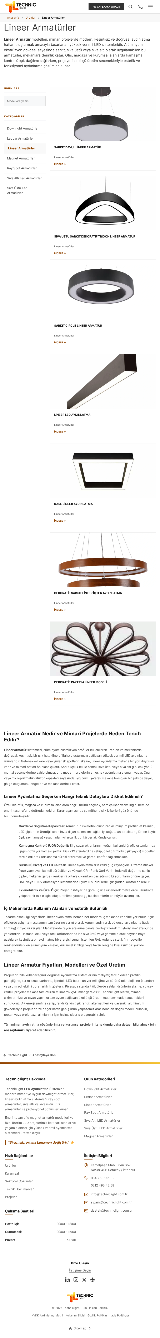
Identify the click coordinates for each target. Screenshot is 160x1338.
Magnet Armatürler (21, 158)
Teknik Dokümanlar (19, 1189)
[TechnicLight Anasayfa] (20, 6)
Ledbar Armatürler (20, 138)
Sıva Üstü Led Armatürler (17, 190)
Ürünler (10, 1165)
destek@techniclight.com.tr (111, 1210)
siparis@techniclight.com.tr (111, 1202)
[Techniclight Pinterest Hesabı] (92, 1280)
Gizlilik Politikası (98, 1315)
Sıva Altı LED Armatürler (102, 1120)
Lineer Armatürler (21, 148)
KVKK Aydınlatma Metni (47, 1315)
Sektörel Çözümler (19, 1181)
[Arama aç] (130, 6)
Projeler (11, 1197)
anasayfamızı (14, 1030)
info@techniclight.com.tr (109, 1194)
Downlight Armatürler (23, 128)
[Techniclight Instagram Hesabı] (75, 1280)
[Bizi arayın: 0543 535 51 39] (140, 6)
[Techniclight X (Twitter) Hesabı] (84, 1280)
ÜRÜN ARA (12, 88)
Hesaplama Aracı (106, 6)
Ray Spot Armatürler (22, 168)
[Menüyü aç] (150, 6)
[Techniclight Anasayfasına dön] (80, 1297)
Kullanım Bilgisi (75, 1315)
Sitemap (80, 1328)
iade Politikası (120, 1315)
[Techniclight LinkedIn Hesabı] (67, 1280)
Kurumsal (12, 1173)
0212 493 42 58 (102, 1185)
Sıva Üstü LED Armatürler (103, 1128)
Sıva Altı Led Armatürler (24, 178)
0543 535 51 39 (102, 1178)
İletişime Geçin (80, 1270)
